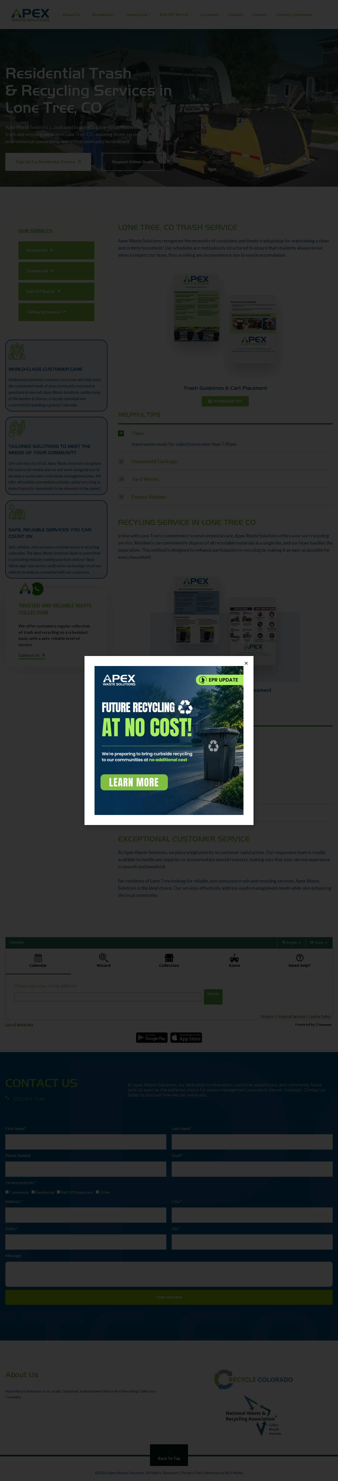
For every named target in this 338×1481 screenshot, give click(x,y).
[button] (246, 663)
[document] (169, 740)
